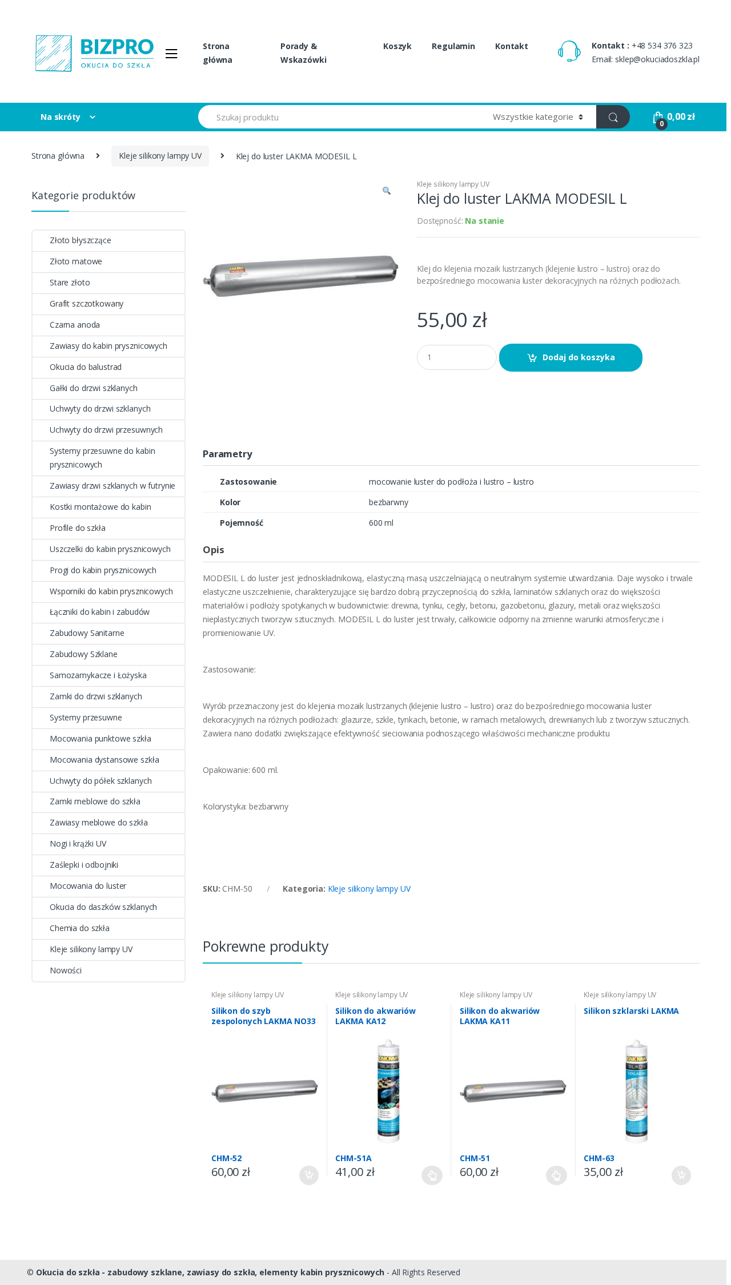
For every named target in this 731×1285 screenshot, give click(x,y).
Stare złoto (70, 282)
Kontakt (511, 46)
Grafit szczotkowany (86, 303)
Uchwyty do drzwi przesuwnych (106, 429)
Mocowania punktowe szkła (100, 738)
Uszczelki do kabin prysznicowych (110, 548)
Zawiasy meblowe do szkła (99, 822)
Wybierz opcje (432, 1175)
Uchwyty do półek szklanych (100, 780)
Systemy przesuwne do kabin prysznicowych (102, 457)
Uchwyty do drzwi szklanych (100, 408)
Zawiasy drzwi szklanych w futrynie (112, 485)
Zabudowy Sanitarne (87, 632)
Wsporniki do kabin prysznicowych (111, 591)
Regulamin (453, 46)
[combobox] (339, 116)
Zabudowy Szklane (84, 653)
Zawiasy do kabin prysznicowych (108, 345)
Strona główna (217, 53)
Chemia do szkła (80, 928)
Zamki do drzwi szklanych (96, 696)
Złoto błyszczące (80, 240)
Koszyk (397, 46)
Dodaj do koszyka (579, 357)
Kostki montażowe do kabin (100, 506)
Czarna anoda (75, 324)
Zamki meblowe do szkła (95, 801)
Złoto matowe (76, 261)
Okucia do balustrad (86, 366)
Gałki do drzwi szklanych (94, 387)
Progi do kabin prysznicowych (103, 570)
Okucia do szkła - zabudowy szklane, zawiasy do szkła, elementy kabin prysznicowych (210, 1272)
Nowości (66, 970)
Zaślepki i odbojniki (84, 864)
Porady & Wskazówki (303, 53)
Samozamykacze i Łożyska (98, 675)
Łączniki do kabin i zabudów (100, 611)
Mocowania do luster (88, 885)
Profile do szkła (78, 527)
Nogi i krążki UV (78, 843)
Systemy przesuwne (86, 717)
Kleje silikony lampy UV (160, 155)
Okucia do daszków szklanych (103, 906)
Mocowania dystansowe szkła (104, 759)
